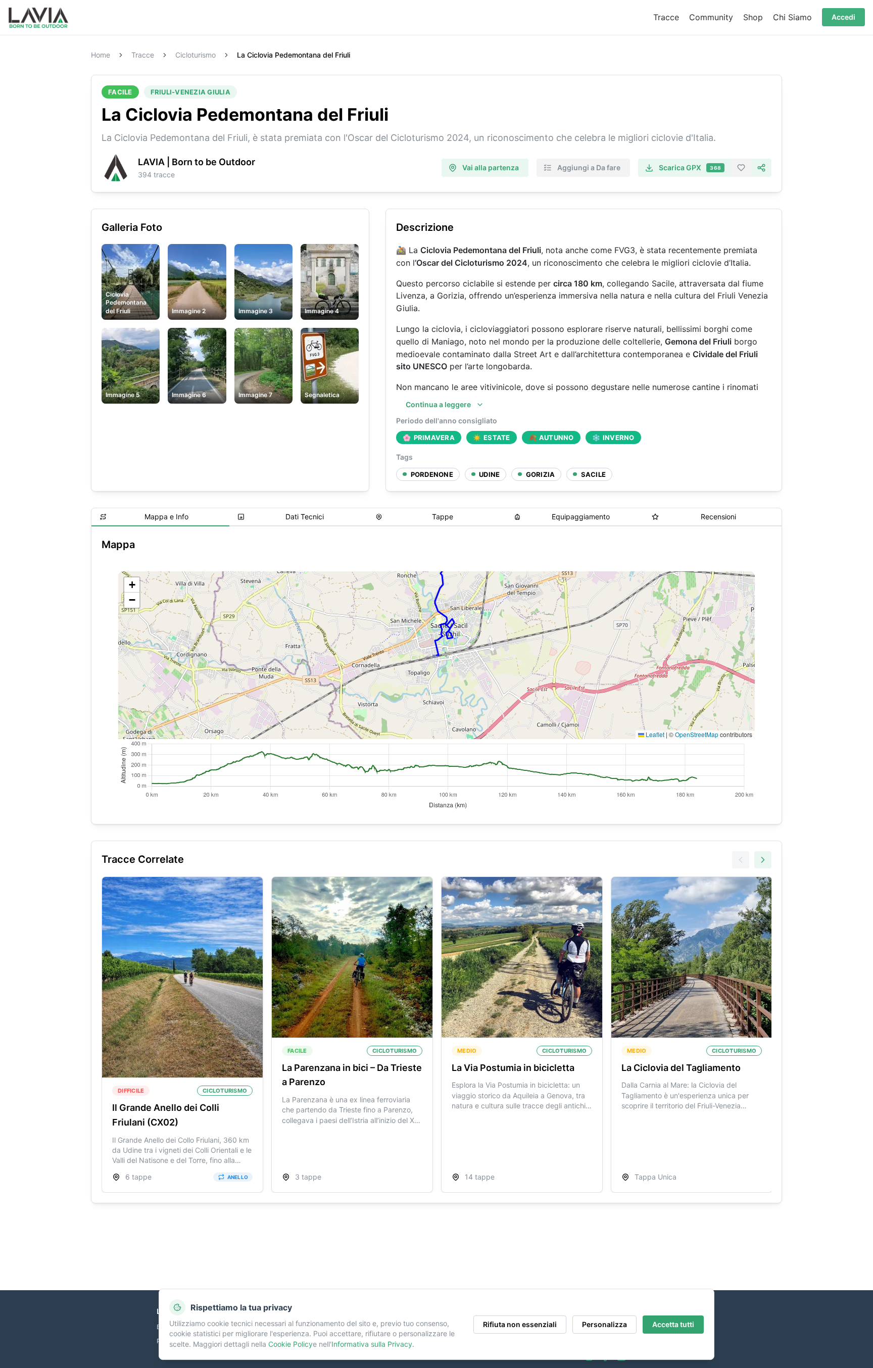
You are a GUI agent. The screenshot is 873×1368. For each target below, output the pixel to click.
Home (100, 55)
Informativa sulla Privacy (371, 1344)
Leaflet (654, 734)
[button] (131, 585)
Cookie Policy (290, 1344)
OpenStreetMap (696, 734)
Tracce (142, 55)
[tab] (160, 517)
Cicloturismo (195, 55)
